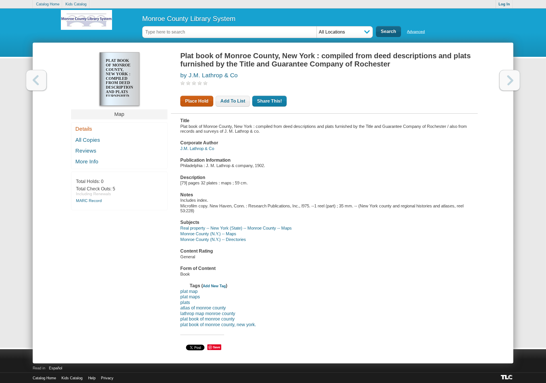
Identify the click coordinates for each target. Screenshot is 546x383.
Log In (504, 4)
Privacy (107, 378)
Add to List (232, 101)
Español (55, 368)
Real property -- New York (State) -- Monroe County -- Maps (236, 228)
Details (83, 129)
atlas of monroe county (203, 307)
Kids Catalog (75, 4)
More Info (86, 162)
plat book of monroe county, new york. (218, 324)
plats (185, 302)
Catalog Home (47, 4)
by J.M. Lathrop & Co (209, 75)
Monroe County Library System (188, 18)
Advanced (416, 31)
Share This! (269, 101)
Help (92, 378)
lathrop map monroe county (207, 313)
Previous (36, 80)
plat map (189, 291)
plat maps (190, 296)
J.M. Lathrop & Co (197, 148)
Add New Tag (214, 286)
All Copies (87, 140)
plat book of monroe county (207, 319)
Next (509, 80)
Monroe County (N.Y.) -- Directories (213, 239)
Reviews (85, 151)
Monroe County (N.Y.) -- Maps (208, 233)
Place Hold (196, 101)
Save (216, 347)
